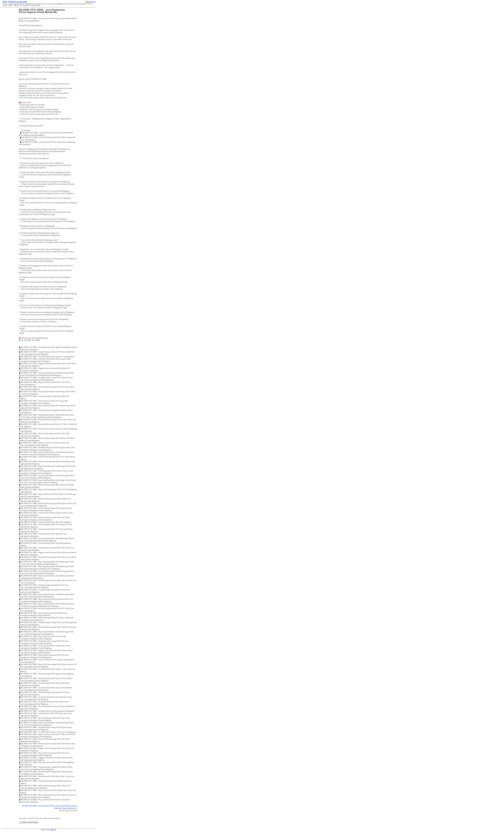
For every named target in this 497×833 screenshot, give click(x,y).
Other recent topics (30, 822)
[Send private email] (76, 808)
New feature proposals (15, 2)
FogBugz (53, 830)
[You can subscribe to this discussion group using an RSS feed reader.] (87, 2)
